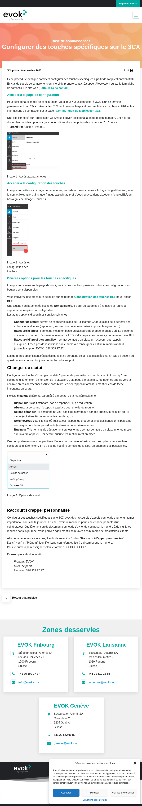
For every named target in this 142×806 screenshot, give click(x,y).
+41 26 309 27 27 (29, 673)
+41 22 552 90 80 (64, 734)
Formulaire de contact (54, 87)
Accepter (66, 792)
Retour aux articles (24, 597)
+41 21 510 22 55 (99, 673)
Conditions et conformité (95, 800)
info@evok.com (28, 682)
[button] (135, 763)
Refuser (94, 792)
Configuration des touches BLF (95, 296)
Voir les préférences (123, 792)
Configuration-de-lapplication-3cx (78, 110)
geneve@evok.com (66, 743)
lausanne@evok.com (102, 682)
